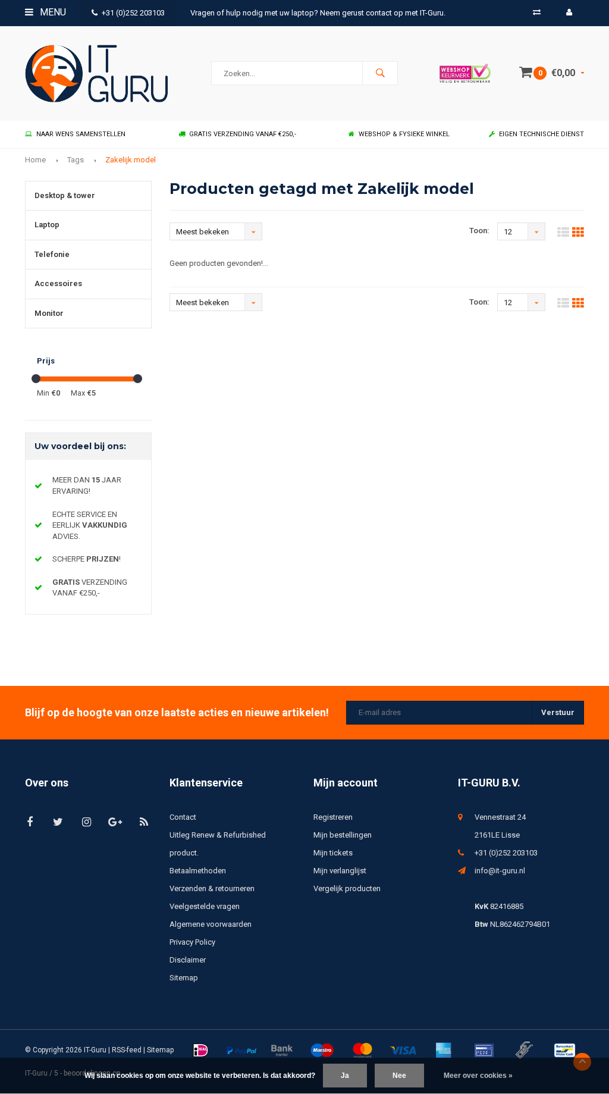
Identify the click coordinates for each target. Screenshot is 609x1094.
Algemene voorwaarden (210, 924)
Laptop (46, 224)
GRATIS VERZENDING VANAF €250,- (242, 134)
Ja (345, 1075)
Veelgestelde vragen (204, 906)
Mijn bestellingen (342, 834)
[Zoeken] (380, 73)
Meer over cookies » (478, 1075)
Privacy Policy (192, 942)
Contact (182, 817)
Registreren (333, 817)
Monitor (49, 313)
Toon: (479, 230)
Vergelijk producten (347, 888)
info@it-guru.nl (500, 870)
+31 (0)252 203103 (133, 12)
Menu (51, 12)
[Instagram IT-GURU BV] (86, 821)
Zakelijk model (130, 159)
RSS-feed (127, 1050)
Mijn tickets (333, 852)
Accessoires (58, 283)
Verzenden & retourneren (212, 888)
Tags (75, 159)
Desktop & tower (64, 195)
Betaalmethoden (197, 870)
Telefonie (52, 254)
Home (35, 159)
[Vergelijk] (537, 12)
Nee (399, 1075)
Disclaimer (187, 959)
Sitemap (183, 977)
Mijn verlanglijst (339, 870)
